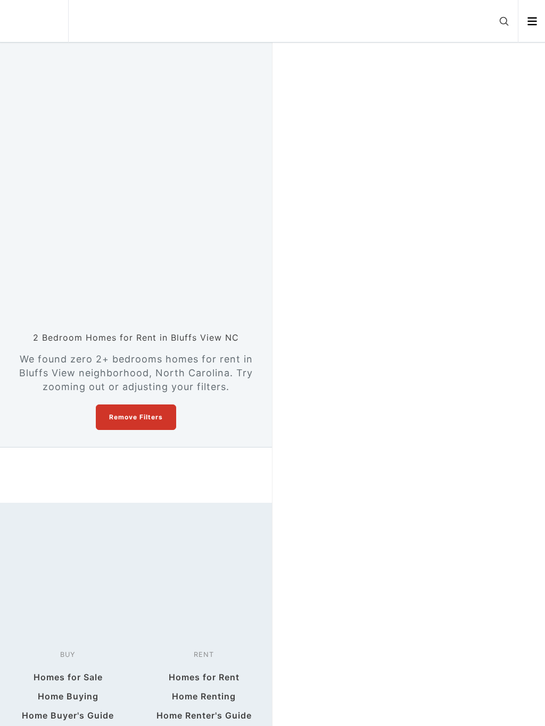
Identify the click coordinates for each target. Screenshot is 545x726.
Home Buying (68, 696)
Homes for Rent (204, 677)
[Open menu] (532, 21)
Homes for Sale (68, 677)
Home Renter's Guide (204, 715)
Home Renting (204, 696)
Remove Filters (136, 417)
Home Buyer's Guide (68, 715)
